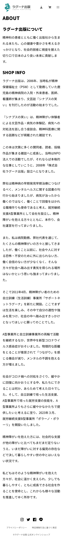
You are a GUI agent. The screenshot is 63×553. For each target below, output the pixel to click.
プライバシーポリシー (16, 527)
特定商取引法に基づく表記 (44, 527)
